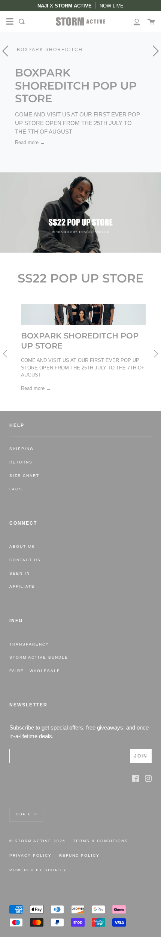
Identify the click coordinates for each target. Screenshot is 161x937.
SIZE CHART (24, 476)
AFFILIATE (22, 586)
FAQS (15, 489)
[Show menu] (9, 21)
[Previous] (6, 353)
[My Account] (132, 21)
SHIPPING (21, 449)
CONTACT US (25, 560)
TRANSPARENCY (29, 644)
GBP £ (23, 814)
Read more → (30, 142)
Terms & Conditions (100, 841)
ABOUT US (22, 546)
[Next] (155, 353)
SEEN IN (19, 573)
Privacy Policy (30, 855)
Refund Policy (79, 855)
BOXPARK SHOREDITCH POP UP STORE (76, 85)
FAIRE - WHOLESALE (34, 671)
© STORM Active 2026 (37, 841)
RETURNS (21, 462)
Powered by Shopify (38, 870)
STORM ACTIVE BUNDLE (38, 657)
